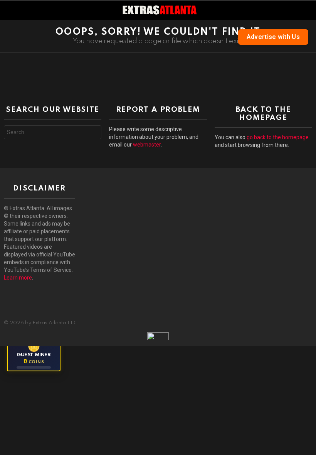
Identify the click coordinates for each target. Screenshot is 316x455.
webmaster (147, 145)
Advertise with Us (273, 36)
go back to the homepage (278, 137)
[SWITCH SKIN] (307, 10)
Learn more (18, 278)
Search (93, 133)
